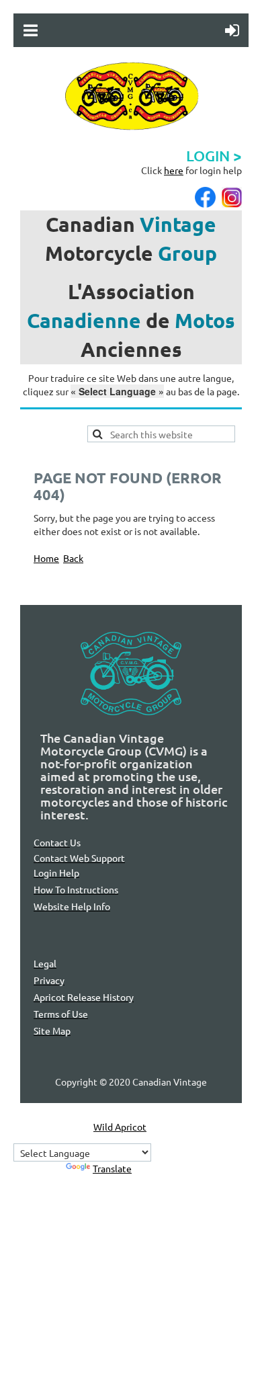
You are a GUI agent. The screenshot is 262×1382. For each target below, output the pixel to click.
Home (46, 558)
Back (73, 558)
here (173, 170)
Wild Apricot (119, 1127)
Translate (112, 1168)
